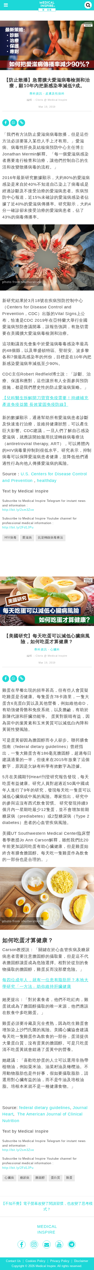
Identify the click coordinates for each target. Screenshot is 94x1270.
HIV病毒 (10, 537)
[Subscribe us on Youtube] (59, 1244)
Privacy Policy (59, 1261)
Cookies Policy (35, 1261)
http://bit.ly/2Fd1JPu (17, 527)
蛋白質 (55, 1177)
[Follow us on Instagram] (34, 1244)
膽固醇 (40, 1177)
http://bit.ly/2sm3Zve (18, 509)
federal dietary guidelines (44, 1107)
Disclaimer (81, 1261)
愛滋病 (27, 537)
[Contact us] (47, 1244)
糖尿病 (25, 1177)
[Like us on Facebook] (22, 1244)
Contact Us (13, 1261)
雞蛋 (69, 1177)
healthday (47, 480)
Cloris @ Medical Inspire (51, 99)
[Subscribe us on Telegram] (72, 1244)
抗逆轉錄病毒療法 (50, 537)
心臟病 (9, 1177)
